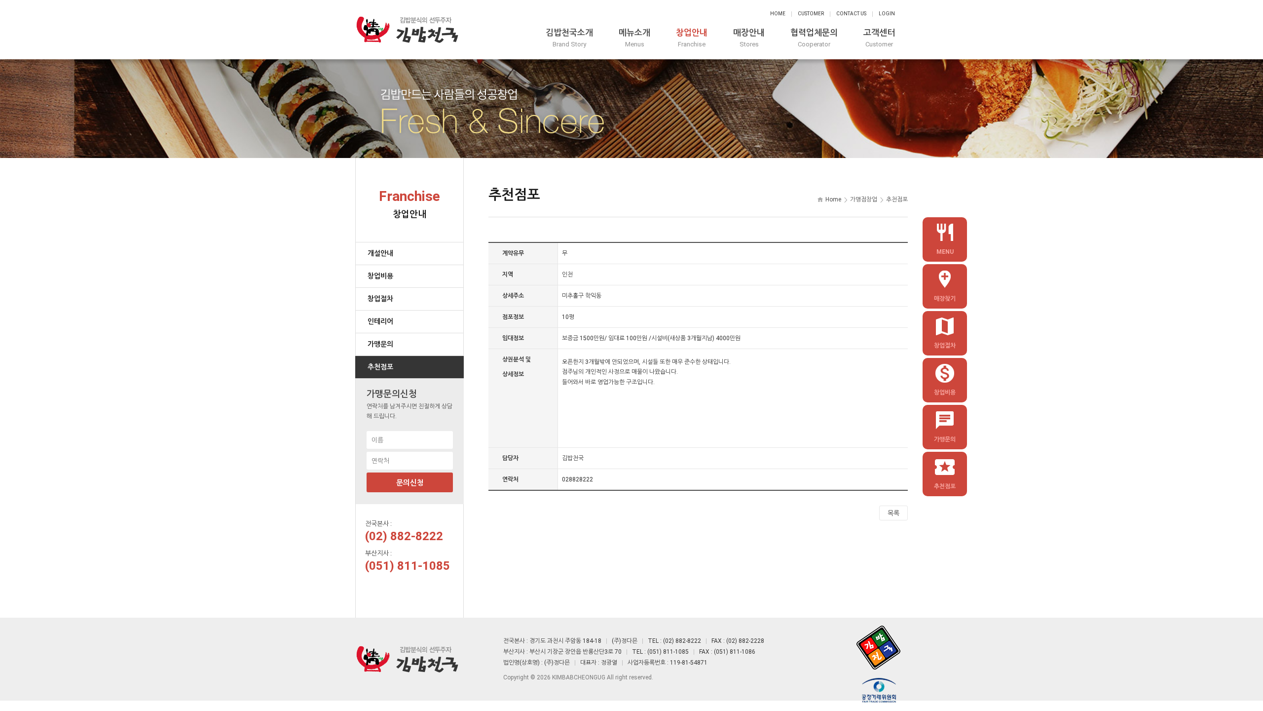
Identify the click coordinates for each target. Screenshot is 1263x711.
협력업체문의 (814, 38)
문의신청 (410, 482)
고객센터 (879, 38)
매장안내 (749, 38)
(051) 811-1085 (407, 566)
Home (777, 13)
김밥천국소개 (569, 38)
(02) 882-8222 (404, 536)
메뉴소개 (634, 38)
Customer (811, 13)
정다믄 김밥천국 (407, 29)
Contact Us (851, 13)
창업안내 (691, 38)
